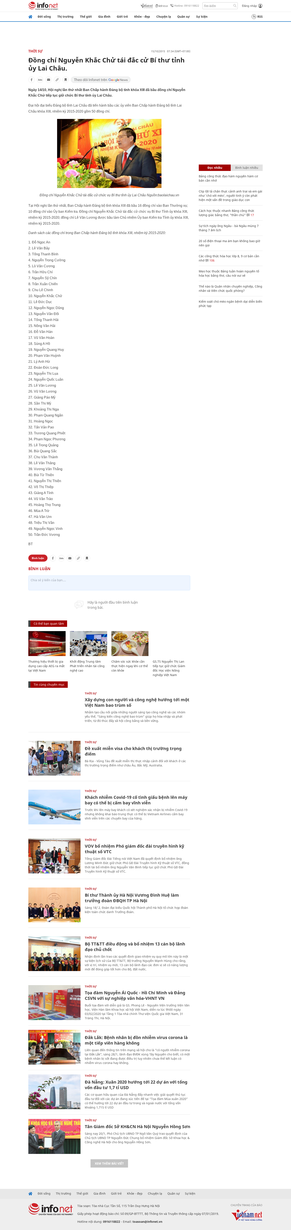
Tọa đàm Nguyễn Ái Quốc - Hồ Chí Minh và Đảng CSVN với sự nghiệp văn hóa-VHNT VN (135, 995)
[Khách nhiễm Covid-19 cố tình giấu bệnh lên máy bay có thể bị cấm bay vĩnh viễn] (54, 807)
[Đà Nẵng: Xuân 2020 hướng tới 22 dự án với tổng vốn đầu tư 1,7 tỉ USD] (54, 1091)
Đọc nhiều (214, 168)
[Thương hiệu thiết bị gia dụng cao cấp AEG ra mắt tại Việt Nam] (47, 643)
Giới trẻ (122, 16)
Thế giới (86, 16)
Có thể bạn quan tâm (49, 624)
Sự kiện (201, 16)
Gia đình (104, 16)
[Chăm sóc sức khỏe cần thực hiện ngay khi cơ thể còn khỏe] (130, 643)
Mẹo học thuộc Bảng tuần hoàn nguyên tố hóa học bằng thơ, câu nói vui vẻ (229, 273)
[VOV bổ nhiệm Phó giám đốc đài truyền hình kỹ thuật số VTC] (54, 855)
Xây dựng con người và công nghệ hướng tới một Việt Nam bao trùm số (137, 702)
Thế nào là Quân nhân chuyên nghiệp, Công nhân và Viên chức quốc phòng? (230, 288)
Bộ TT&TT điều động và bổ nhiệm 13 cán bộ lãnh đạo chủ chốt (135, 946)
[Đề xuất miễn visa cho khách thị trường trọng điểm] (54, 758)
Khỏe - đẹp (142, 16)
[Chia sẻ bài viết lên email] (48, 80)
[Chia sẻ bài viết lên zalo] (40, 80)
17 (252, 215)
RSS (260, 16)
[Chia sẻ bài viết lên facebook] (31, 80)
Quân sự (183, 16)
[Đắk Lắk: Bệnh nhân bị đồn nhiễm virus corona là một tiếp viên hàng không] (54, 1047)
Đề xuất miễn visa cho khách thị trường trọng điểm (133, 751)
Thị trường (65, 16)
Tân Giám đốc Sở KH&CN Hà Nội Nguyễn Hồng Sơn (137, 1126)
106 (212, 260)
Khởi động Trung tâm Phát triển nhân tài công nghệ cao (87, 665)
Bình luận (38, 558)
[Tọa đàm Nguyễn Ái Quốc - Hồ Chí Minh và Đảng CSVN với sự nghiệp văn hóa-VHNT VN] (54, 1002)
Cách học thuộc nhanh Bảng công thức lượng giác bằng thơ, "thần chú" (226, 213)
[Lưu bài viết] (65, 80)
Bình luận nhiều (246, 168)
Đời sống (44, 16)
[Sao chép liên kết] (57, 80)
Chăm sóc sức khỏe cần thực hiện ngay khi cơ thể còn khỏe (129, 665)
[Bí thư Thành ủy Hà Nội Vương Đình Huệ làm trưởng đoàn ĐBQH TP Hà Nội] (54, 904)
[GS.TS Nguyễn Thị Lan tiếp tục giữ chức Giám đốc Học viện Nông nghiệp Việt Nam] (171, 643)
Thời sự (35, 51)
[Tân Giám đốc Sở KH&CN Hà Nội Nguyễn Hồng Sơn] (54, 1136)
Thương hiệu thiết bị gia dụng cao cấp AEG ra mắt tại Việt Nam (46, 665)
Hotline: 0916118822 (186, 5)
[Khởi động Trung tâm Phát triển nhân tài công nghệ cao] (88, 643)
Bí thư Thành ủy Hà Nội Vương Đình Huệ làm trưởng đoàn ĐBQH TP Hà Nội (132, 897)
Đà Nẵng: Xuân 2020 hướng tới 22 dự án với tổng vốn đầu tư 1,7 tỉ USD (136, 1084)
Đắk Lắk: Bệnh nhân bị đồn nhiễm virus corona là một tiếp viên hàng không (136, 1040)
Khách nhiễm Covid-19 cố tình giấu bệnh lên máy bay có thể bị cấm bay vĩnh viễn (136, 800)
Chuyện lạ (163, 16)
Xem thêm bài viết (109, 1163)
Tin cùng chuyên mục (49, 684)
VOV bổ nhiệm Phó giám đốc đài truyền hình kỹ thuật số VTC (134, 848)
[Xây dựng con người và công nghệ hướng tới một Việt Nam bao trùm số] (54, 709)
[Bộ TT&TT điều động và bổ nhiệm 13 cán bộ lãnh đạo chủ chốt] (54, 953)
